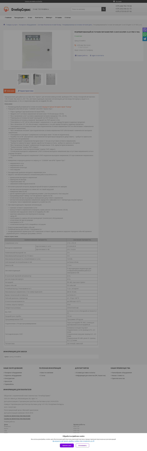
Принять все (66, 445)
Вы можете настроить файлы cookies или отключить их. (73, 441)
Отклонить (82, 445)
